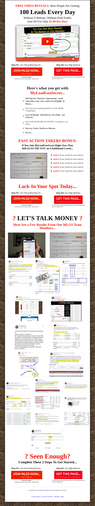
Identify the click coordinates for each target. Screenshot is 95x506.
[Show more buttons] (77, 59)
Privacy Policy (35, 496)
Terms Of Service (47, 496)
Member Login (59, 496)
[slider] (45, 59)
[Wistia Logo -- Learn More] (73, 59)
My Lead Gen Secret (46, 490)
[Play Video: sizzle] (47, 41)
